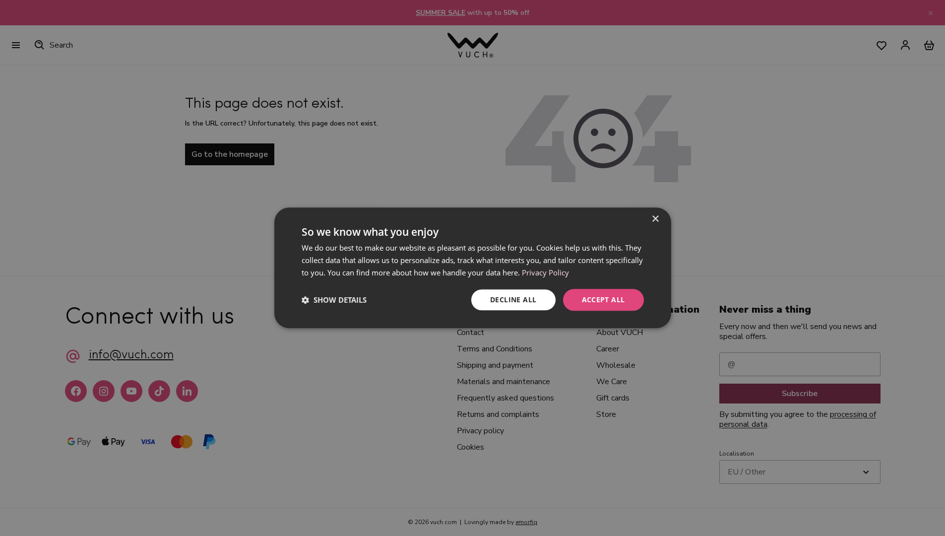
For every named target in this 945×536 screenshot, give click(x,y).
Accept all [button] (603, 299)
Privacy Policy (545, 272)
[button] (334, 299)
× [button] (655, 219)
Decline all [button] (513, 299)
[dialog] (472, 267)
